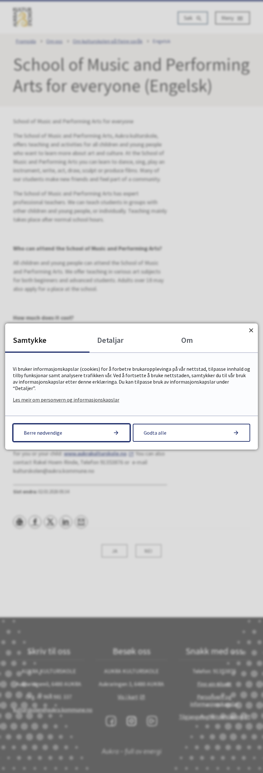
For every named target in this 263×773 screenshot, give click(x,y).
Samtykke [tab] (30, 340)
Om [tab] (187, 340)
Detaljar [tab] (110, 340)
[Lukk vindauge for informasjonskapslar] (251, 330)
